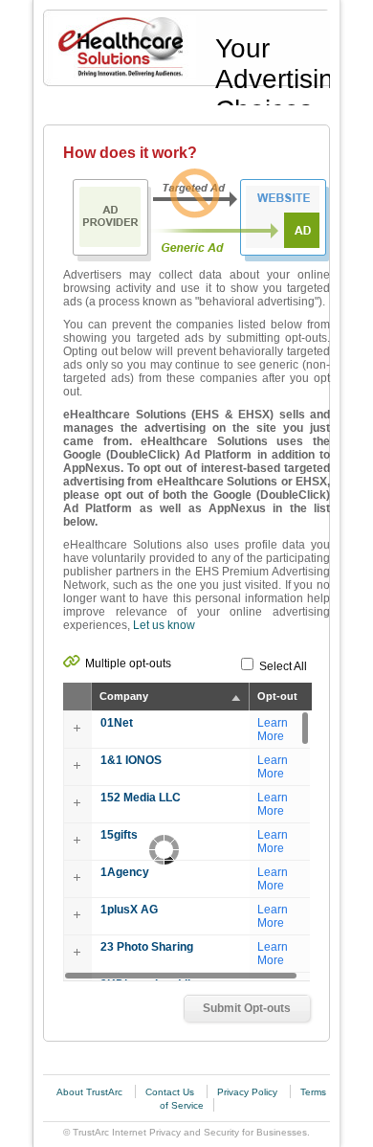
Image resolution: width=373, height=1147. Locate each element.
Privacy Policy (248, 1092)
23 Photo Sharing (146, 947)
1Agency (124, 872)
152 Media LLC (140, 797)
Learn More (272, 729)
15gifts (119, 835)
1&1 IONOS (131, 760)
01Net (116, 723)
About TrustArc (90, 1092)
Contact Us (171, 1092)
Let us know (164, 625)
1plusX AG (129, 909)
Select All (283, 666)
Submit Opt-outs (247, 1008)
